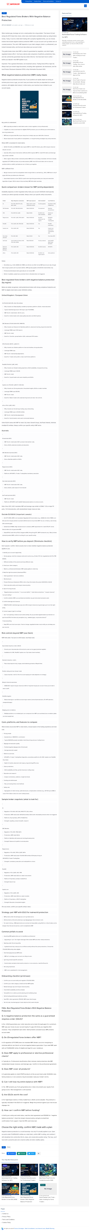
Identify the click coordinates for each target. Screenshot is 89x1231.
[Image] (67, 54)
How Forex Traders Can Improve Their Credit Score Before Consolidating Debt (80, 91)
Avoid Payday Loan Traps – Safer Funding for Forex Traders (47, 1200)
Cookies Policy (37, 1)
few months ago (78, 96)
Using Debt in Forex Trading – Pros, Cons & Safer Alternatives (78, 64)
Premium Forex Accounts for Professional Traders (79, 106)
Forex (4, 13)
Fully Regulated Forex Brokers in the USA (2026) (9, 1198)
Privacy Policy (28, 1)
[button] (11, 1153)
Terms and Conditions (48, 1)
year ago (76, 52)
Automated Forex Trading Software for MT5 (74, 36)
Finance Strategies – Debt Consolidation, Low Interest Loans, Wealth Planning (34, 1228)
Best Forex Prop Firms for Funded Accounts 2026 (79, 122)
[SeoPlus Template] (2, 1229)
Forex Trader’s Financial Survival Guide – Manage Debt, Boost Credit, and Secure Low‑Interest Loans (80, 82)
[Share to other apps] (38, 1153)
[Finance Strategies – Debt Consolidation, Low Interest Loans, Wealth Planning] (13, 4)
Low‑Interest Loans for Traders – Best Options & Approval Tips (79, 73)
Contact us (58, 1)
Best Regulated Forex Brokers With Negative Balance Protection (27, 1200)
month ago (65, 32)
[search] (85, 5)
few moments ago (7, 1176)
